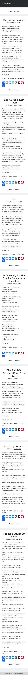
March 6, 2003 (17, 378)
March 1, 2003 (17, 449)
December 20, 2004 (17, 201)
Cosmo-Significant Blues (14, 535)
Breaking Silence (14, 446)
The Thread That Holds (14, 101)
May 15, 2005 (17, 22)
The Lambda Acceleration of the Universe (14, 373)
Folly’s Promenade (14, 20)
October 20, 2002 (17, 539)
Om (14, 199)
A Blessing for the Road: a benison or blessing (14, 278)
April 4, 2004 (17, 283)
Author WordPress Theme (10, 673)
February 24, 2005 (17, 105)
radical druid (6, 3)
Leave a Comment (14, 90)
